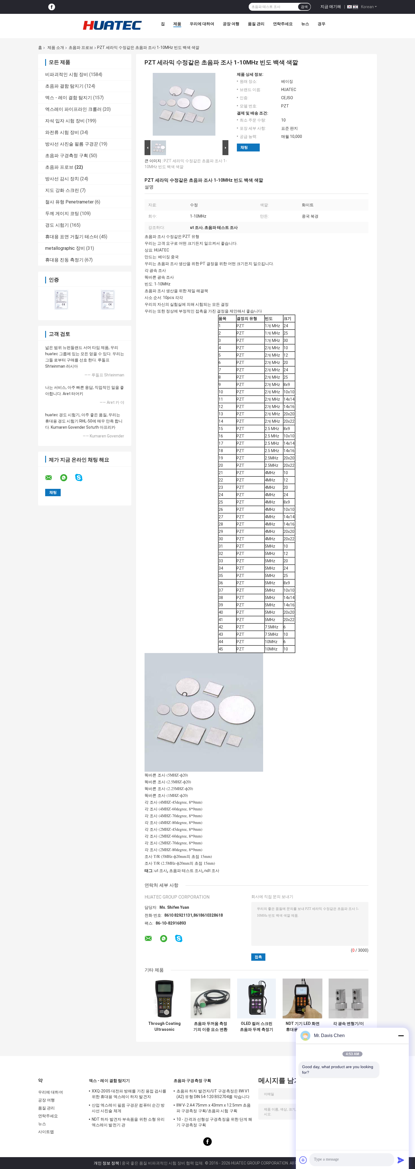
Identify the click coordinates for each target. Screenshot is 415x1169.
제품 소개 (55, 47)
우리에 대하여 (202, 23)
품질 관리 (256, 23)
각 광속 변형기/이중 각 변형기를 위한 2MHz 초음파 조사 (348, 1026)
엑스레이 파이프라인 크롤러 (73, 109)
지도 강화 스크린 (62, 190)
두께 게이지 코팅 (62, 213)
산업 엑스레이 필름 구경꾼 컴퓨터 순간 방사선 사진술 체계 (128, 1108)
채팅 (244, 147)
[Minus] (400, 1035)
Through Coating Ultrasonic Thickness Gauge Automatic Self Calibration (164, 1026)
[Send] (400, 1160)
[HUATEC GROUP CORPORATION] (112, 25)
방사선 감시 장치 (62, 178)
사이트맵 (46, 1131)
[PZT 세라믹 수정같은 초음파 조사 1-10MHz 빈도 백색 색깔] (184, 105)
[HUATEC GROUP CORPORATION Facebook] (52, 6)
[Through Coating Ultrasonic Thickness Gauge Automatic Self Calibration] (164, 998)
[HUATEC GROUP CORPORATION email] (52, 477)
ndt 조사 (211, 870)
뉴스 (305, 23)
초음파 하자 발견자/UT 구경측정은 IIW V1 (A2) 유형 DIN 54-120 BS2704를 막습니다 (213, 1094)
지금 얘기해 (330, 6)
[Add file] (303, 1160)
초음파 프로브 (81, 47)
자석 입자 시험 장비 (65, 120)
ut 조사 (160, 870)
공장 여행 (231, 23)
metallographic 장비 (65, 248)
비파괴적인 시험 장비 (66, 74)
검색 (304, 7)
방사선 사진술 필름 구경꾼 (71, 144)
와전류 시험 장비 (62, 132)
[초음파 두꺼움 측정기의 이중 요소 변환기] (210, 998)
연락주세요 (283, 23)
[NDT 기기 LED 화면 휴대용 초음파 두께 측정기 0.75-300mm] (302, 998)
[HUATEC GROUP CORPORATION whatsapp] (67, 477)
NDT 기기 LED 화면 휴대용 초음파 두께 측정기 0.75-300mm (303, 1026)
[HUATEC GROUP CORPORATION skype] (82, 477)
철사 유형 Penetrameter (69, 202)
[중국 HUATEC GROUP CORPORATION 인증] (61, 299)
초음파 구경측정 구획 (66, 155)
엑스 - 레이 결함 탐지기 (68, 97)
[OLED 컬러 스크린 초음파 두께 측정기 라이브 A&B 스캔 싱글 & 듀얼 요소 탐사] (256, 998)
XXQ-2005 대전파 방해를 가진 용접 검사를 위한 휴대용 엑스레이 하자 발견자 (129, 1094)
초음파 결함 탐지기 (64, 86)
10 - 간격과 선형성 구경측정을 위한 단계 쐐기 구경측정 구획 (214, 1122)
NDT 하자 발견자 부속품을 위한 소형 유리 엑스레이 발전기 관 (128, 1122)
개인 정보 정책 (106, 1163)
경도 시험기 (57, 225)
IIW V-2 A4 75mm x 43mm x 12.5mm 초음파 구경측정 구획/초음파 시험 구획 (213, 1108)
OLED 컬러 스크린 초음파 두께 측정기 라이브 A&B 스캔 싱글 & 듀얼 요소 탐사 (256, 1026)
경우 (322, 23)
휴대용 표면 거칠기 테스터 (71, 236)
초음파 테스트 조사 (185, 870)
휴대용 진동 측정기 (64, 260)
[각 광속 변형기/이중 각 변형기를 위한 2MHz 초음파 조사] (348, 998)
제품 (177, 23)
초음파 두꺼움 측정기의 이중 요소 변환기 (210, 1026)
